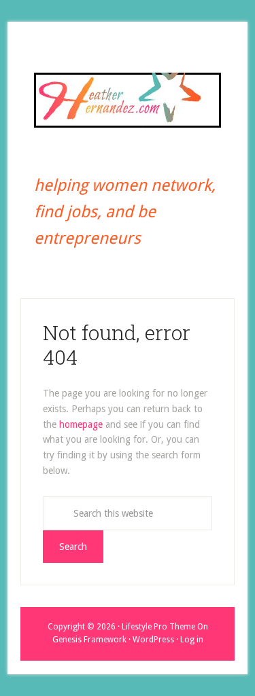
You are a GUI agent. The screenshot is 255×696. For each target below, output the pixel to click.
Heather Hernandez (127, 100)
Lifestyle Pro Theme (158, 626)
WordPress (153, 639)
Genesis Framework (89, 639)
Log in (191, 639)
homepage (81, 424)
